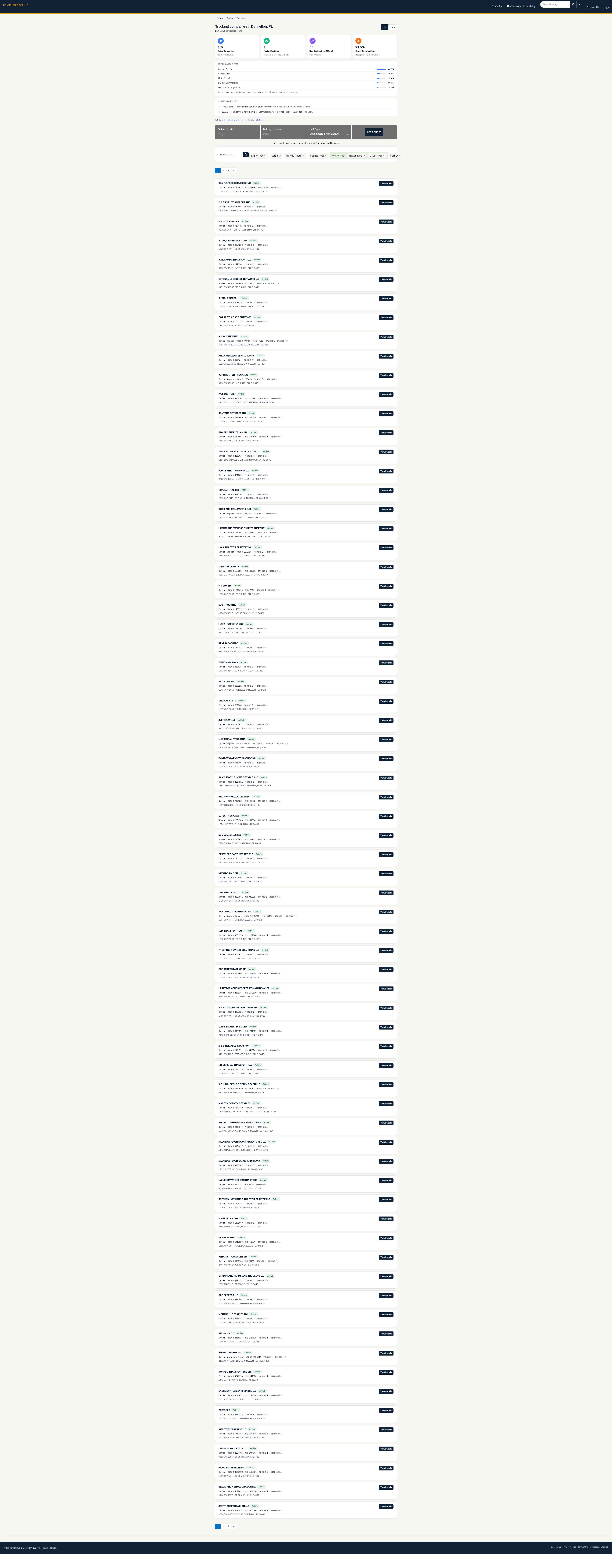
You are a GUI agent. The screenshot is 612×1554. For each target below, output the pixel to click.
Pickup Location (226, 129)
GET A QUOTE (374, 132)
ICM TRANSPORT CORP (232, 930)
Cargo (275, 155)
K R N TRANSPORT (229, 221)
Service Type (317, 155)
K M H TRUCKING (228, 1218)
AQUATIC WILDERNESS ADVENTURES (240, 1122)
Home (220, 18)
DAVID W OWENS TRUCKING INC (237, 758)
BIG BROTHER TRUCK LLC (233, 432)
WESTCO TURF (227, 393)
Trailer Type (356, 155)
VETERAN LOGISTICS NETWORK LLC (239, 278)
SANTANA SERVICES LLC (232, 412)
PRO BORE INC (227, 681)
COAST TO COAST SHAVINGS (235, 317)
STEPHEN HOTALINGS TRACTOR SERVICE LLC (244, 1199)
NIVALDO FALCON (228, 873)
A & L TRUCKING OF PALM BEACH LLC (239, 1084)
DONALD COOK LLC (229, 892)
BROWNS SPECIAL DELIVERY (235, 796)
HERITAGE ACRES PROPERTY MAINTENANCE (244, 988)
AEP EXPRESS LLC (228, 1295)
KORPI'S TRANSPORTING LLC (235, 1371)
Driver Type (376, 155)
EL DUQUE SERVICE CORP (233, 240)
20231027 (224, 1409)
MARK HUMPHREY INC (231, 623)
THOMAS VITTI (227, 700)
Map (392, 27)
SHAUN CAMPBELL (229, 298)
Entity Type (257, 155)
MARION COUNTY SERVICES (235, 1103)
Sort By (394, 155)
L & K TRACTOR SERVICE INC (235, 547)
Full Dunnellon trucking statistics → (230, 120)
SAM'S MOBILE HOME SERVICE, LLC (238, 777)
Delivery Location (272, 129)
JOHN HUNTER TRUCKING (233, 374)
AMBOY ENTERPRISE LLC (232, 1429)
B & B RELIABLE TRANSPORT (235, 1045)
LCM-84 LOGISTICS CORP (233, 1026)
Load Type (314, 129)
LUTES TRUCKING (229, 815)
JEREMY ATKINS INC (230, 1352)
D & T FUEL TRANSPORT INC (234, 202)
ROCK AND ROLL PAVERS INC (235, 508)
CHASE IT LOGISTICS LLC (233, 1448)
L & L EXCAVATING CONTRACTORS (238, 1179)
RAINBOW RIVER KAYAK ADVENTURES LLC (242, 1141)
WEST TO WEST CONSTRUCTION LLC (239, 451)
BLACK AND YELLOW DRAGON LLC (237, 1486)
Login (607, 7)
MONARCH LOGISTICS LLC (233, 1314)
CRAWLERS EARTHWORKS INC (236, 854)
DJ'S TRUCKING (228, 604)
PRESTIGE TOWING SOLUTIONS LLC (239, 949)
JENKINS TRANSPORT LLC (233, 1256)
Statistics (497, 6)
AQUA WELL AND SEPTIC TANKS (237, 355)
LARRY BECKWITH (229, 566)
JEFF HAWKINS (227, 719)
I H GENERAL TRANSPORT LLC (235, 1064)
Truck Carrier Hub (15, 5)
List (384, 27)
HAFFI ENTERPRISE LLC (232, 1467)
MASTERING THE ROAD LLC (234, 470)
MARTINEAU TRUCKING (232, 738)
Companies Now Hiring (523, 6)
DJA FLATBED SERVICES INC (235, 182)
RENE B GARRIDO (228, 643)
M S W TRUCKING (228, 336)
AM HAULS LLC (226, 1333)
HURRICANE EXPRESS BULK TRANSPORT (242, 528)
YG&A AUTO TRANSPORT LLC (235, 259)
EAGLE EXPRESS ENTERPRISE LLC (237, 1390)
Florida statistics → (256, 120)
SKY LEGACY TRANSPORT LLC (235, 911)
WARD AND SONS (228, 662)
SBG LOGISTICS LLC (230, 834)
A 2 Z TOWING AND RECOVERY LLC (238, 1007)
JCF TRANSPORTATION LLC (234, 1505)
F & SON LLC (225, 585)
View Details (386, 183)
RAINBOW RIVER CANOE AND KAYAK (239, 1160)
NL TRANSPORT (227, 1237)
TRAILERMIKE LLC (229, 489)
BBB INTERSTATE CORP (232, 969)
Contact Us (593, 7)
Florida (230, 18)
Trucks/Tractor (294, 155)
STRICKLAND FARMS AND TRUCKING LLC (241, 1275)
